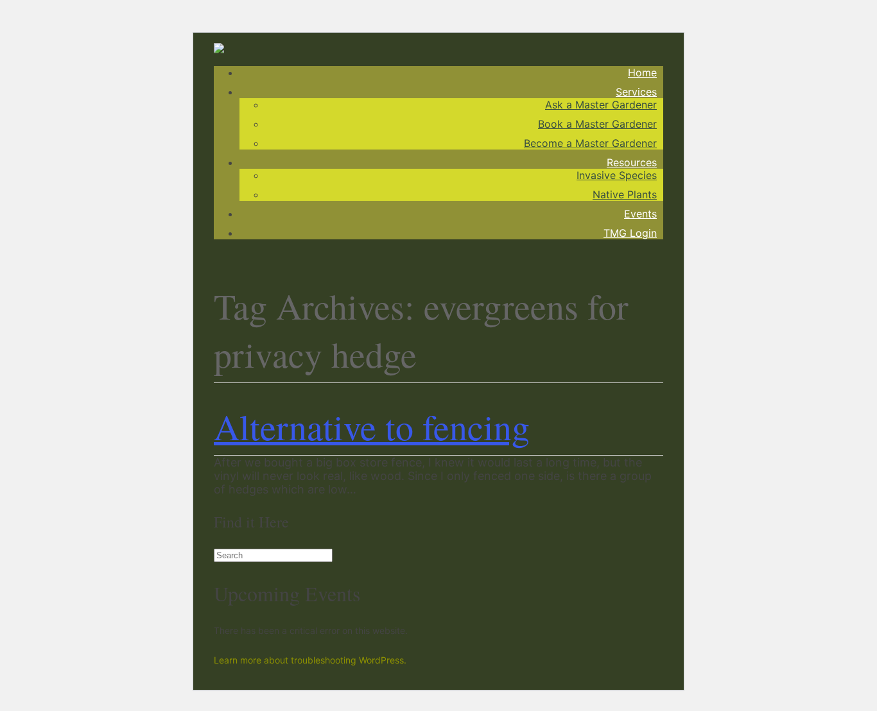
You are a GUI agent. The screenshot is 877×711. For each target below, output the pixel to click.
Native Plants (625, 194)
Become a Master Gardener (590, 143)
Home (642, 72)
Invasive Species (617, 175)
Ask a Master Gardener (601, 104)
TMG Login (630, 233)
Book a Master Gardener (597, 123)
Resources (632, 162)
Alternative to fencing (372, 426)
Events (640, 213)
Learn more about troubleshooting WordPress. (310, 660)
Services (636, 91)
